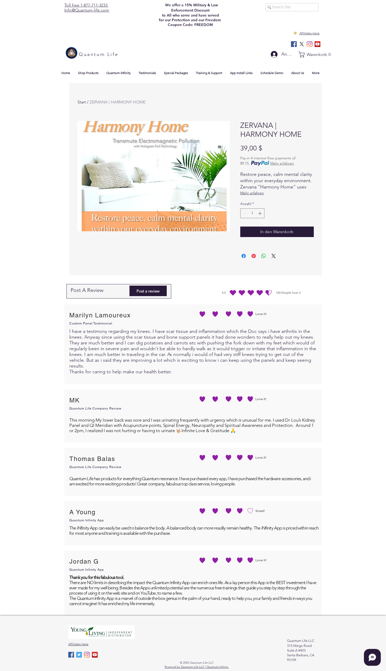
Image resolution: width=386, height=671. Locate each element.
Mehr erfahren (282, 163)
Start (81, 101)
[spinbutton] (252, 213)
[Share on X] (273, 256)
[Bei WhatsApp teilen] (263, 256)
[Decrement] (244, 213)
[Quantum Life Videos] (317, 44)
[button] (310, 54)
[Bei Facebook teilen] (244, 256)
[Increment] (260, 213)
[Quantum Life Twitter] (79, 655)
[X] (302, 44)
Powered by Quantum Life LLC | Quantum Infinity (197, 667)
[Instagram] (309, 44)
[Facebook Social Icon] (294, 44)
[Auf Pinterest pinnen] (254, 256)
